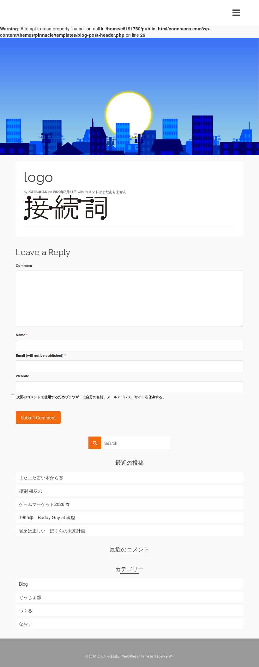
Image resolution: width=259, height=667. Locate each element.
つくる (25, 610)
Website (22, 376)
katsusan (37, 191)
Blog (23, 584)
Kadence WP (164, 656)
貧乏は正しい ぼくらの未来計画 (52, 530)
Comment (24, 265)
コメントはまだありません (105, 191)
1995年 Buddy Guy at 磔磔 (47, 517)
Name (21, 334)
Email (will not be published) (41, 355)
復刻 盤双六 (30, 491)
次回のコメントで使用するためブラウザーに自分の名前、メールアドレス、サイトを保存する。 (91, 396)
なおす (25, 623)
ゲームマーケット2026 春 (44, 504)
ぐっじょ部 (30, 597)
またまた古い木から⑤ (41, 477)
